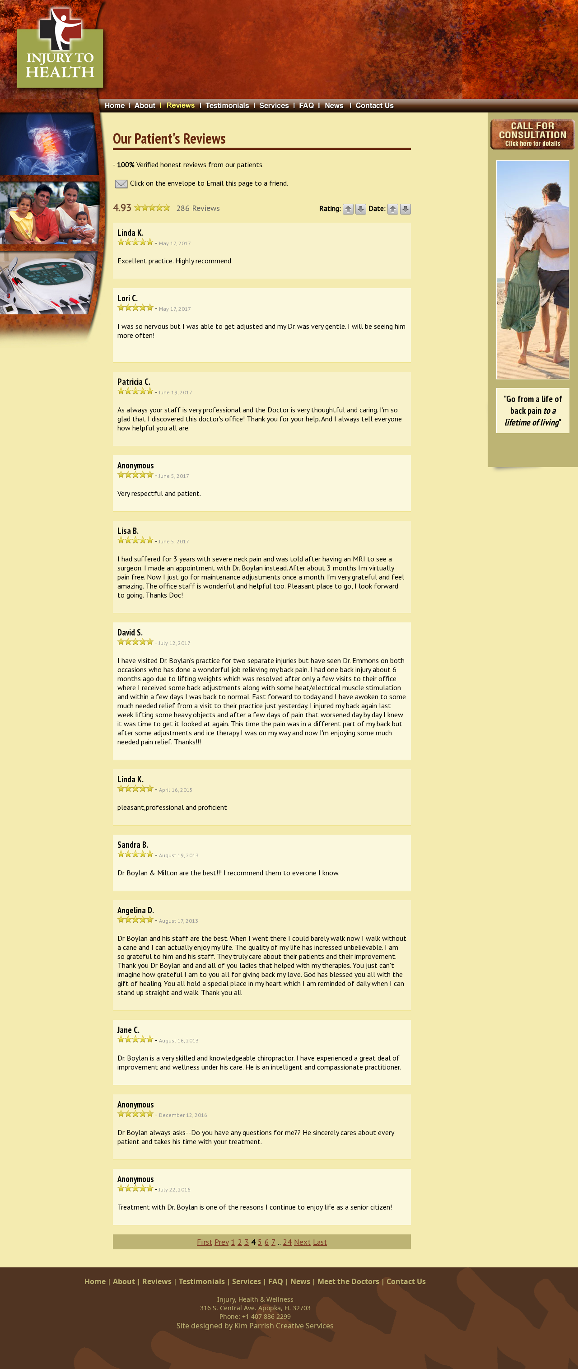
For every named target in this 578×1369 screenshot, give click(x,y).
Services (246, 1281)
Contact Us (406, 1281)
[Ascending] (348, 208)
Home (95, 1281)
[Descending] (360, 208)
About (124, 1281)
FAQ (275, 1281)
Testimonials (202, 1281)
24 (287, 1242)
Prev (221, 1242)
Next (302, 1242)
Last (320, 1242)
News (300, 1281)
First (204, 1242)
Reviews (157, 1281)
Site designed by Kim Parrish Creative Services (255, 1326)
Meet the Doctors (348, 1281)
